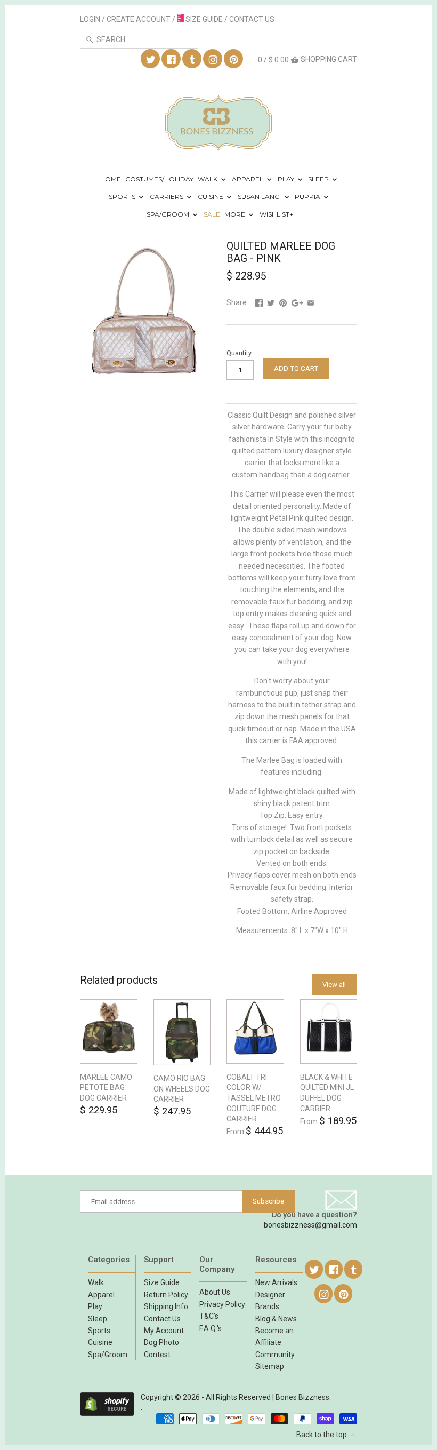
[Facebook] (171, 59)
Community (275, 1354)
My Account (164, 1330)
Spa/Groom (169, 214)
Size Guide (162, 1282)
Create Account (139, 19)
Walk (208, 179)
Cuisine (211, 197)
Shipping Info (166, 1306)
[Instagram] (213, 59)
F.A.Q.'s (210, 1328)
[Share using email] (310, 302)
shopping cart (307, 59)
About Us (214, 1292)
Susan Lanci (260, 197)
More (235, 214)
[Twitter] (151, 59)
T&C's (208, 1316)
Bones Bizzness (302, 1397)
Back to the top (322, 1434)
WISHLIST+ (276, 214)
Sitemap (269, 1366)
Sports (123, 197)
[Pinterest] (234, 59)
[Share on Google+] (297, 302)
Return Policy (166, 1294)
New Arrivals (276, 1282)
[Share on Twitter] (270, 302)
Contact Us (162, 1318)
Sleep (319, 179)
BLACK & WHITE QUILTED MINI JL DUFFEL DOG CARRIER (327, 1093)
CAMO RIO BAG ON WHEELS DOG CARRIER (181, 1088)
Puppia (308, 197)
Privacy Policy (222, 1304)
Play (287, 179)
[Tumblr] (192, 59)
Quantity (239, 353)
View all (334, 985)
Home (110, 179)
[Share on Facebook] (259, 302)
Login (90, 19)
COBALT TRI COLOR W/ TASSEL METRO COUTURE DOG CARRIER (253, 1098)
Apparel (248, 179)
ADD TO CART (296, 368)
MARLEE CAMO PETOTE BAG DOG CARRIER (106, 1087)
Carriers (167, 197)
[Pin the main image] (283, 302)
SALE (212, 214)
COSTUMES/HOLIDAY (159, 179)
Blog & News (276, 1318)
